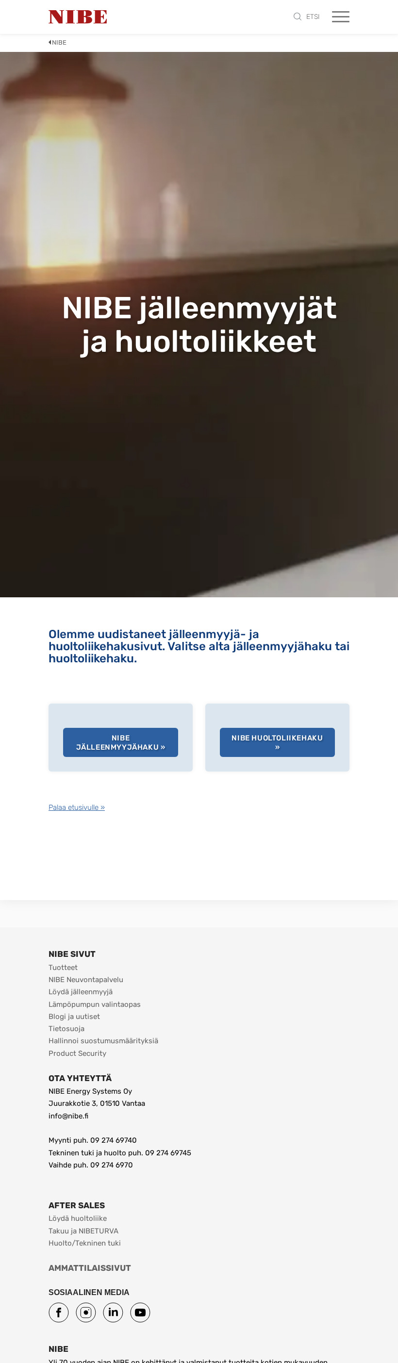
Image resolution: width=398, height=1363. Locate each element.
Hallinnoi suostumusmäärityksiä (103, 1040)
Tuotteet (63, 967)
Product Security (77, 1053)
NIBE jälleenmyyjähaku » (121, 743)
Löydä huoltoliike (78, 1218)
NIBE (59, 42)
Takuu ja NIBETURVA (83, 1231)
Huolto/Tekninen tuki (85, 1243)
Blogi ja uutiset (74, 1016)
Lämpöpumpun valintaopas (95, 1004)
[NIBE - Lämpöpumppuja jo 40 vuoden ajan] (78, 17)
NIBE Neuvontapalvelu (86, 979)
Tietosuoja (66, 1028)
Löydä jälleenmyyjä (81, 991)
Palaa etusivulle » (77, 807)
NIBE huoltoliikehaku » (277, 743)
